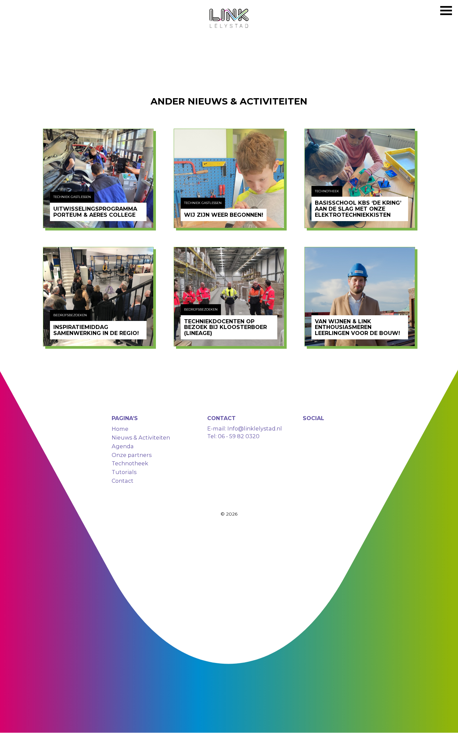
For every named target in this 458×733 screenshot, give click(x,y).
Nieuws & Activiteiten (141, 437)
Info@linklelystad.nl (254, 428)
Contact (122, 480)
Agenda (123, 446)
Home (120, 428)
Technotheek (130, 463)
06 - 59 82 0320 (239, 436)
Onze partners (132, 455)
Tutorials (124, 472)
